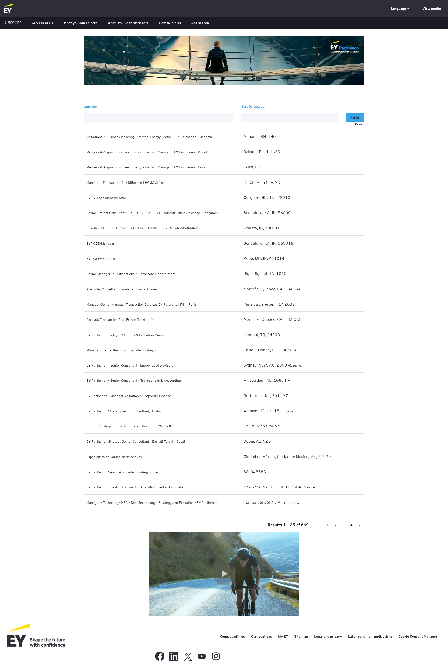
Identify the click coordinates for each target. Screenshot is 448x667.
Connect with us (232, 636)
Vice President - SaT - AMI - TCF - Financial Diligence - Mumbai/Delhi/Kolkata (145, 228)
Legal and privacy (328, 636)
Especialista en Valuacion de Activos (114, 457)
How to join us (170, 23)
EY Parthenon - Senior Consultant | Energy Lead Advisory (130, 365)
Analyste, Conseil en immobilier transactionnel (122, 289)
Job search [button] (200, 23)
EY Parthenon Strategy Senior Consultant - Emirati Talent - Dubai (136, 441)
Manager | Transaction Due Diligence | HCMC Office (125, 182)
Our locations (261, 636)
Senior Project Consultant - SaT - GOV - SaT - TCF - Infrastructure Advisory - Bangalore (152, 213)
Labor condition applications (370, 636)
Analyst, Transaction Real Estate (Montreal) (120, 319)
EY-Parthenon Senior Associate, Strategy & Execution (127, 472)
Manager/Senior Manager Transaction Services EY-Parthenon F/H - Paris (141, 304)
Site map (301, 636)
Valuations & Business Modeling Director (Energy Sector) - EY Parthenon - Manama (149, 136)
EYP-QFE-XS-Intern (101, 258)
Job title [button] (90, 106)
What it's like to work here (128, 23)
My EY (283, 636)
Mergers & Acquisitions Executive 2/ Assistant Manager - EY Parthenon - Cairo (146, 167)
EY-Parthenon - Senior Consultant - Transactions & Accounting (134, 380)
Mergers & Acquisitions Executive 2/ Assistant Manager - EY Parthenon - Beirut (147, 152)
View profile (432, 9)
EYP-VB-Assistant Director (106, 197)
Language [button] (399, 9)
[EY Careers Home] (8, 8)
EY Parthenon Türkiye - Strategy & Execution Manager (127, 335)
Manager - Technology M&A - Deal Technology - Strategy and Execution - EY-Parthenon (152, 502)
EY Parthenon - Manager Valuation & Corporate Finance (129, 396)
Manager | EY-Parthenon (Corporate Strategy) (121, 350)
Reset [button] (359, 124)
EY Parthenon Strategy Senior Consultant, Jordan (124, 411)
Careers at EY (43, 23)
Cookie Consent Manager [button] (418, 636)
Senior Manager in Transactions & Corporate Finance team (131, 274)
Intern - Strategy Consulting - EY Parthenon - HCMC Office (130, 426)
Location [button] (259, 106)
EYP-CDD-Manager (101, 243)
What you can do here (81, 23)
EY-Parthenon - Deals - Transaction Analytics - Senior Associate (135, 487)
